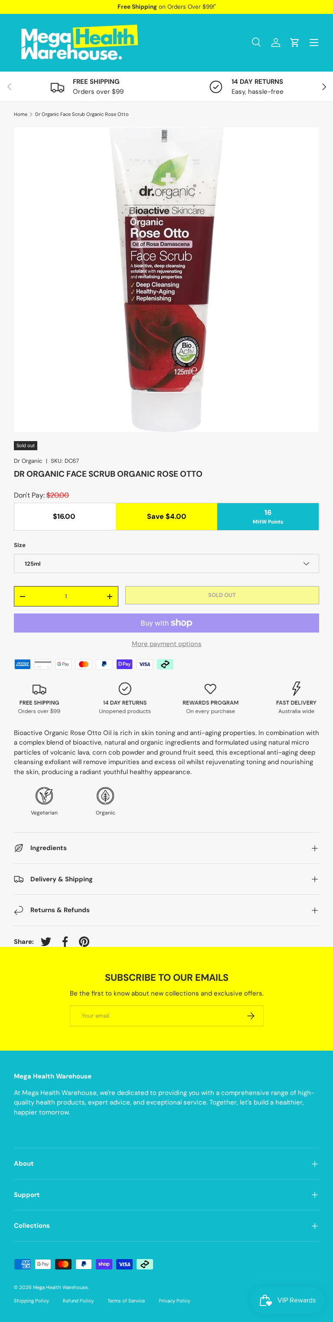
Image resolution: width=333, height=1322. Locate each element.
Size (20, 545)
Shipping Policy (31, 1301)
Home (20, 114)
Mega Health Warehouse (60, 1287)
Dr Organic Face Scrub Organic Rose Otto (82, 114)
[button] (294, 42)
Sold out (222, 595)
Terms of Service (126, 1301)
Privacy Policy (174, 1301)
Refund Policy (78, 1301)
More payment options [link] (167, 644)
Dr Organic (28, 461)
